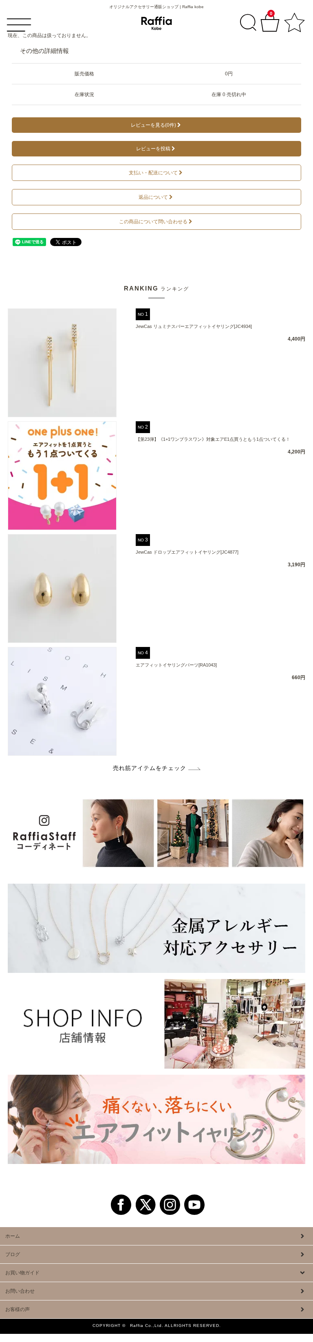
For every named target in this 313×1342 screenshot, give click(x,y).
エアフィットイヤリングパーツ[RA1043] (176, 664)
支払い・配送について (153, 173)
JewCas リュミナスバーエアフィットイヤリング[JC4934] (194, 326)
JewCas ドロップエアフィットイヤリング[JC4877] (187, 552)
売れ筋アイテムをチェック (149, 768)
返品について (153, 197)
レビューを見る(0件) (153, 125)
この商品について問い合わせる (153, 221)
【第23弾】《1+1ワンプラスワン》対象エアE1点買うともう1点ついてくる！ (213, 439)
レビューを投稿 (153, 149)
